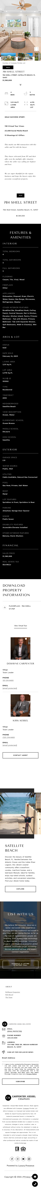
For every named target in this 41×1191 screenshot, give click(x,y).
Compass (26, 1108)
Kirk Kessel (9, 995)
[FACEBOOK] (12, 1159)
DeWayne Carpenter (12, 992)
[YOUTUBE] (23, 1159)
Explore (20, 889)
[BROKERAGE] (29, 1159)
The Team (8, 997)
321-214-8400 (8, 680)
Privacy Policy (31, 1074)
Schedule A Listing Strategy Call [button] (20, 964)
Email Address (8, 1058)
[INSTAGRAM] (18, 1159)
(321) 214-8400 (9, 737)
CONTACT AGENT (20, 755)
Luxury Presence (26, 1165)
